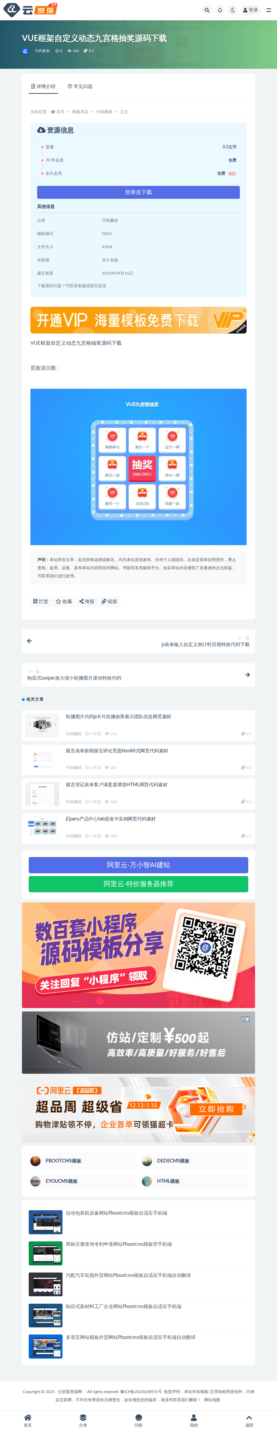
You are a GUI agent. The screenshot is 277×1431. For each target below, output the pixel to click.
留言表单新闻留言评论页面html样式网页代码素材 (117, 751)
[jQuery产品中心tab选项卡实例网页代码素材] (42, 828)
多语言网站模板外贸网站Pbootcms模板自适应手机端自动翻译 (131, 1337)
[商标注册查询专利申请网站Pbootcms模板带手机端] (45, 1253)
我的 (194, 1425)
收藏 (66, 601)
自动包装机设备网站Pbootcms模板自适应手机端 (116, 1213)
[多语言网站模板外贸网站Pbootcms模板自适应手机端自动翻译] (45, 1346)
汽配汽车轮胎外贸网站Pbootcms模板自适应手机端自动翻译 (128, 1275)
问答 (138, 1425)
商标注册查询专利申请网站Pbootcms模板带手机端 (119, 1244)
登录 (253, 10)
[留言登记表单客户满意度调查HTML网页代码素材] (42, 794)
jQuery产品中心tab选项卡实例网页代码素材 (111, 819)
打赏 (42, 601)
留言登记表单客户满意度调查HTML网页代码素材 (116, 785)
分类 (83, 1425)
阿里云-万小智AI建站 (138, 865)
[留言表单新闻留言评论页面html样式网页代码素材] (42, 760)
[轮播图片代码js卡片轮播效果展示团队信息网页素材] (42, 726)
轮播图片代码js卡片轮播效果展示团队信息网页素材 (118, 716)
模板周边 (80, 112)
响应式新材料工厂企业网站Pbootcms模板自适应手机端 (123, 1306)
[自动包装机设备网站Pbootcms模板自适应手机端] (45, 1222)
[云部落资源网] (26, 51)
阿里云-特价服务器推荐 (139, 884)
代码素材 (42, 51)
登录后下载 (138, 192)
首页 (60, 112)
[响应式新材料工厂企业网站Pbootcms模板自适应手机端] (45, 1316)
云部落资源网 (70, 1392)
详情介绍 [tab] (45, 86)
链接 (111, 601)
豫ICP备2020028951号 (141, 1392)
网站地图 (212, 1400)
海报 (88, 601)
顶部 (249, 1425)
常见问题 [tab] (83, 86)
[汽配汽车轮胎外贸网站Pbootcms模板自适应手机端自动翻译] (45, 1285)
